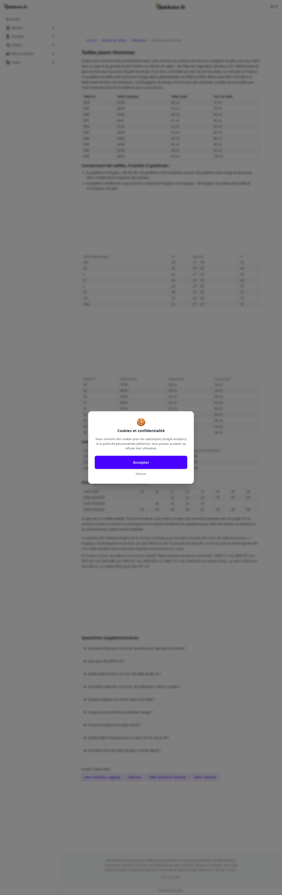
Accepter (141, 462)
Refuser (141, 474)
